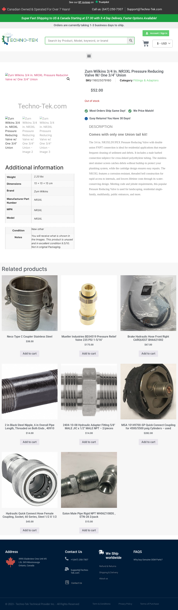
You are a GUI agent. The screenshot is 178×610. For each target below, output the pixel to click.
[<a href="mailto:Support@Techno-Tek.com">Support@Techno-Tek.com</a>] (66, 569)
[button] (89, 56)
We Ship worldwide (114, 555)
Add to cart (30, 353)
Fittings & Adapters (146, 80)
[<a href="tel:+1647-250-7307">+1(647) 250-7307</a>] (66, 558)
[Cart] (146, 43)
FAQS (138, 552)
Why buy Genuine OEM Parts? (148, 559)
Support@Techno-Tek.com (144, 9)
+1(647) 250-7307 (79, 559)
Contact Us (76, 583)
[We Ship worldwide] (101, 552)
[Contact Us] (67, 582)
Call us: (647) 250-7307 (107, 9)
